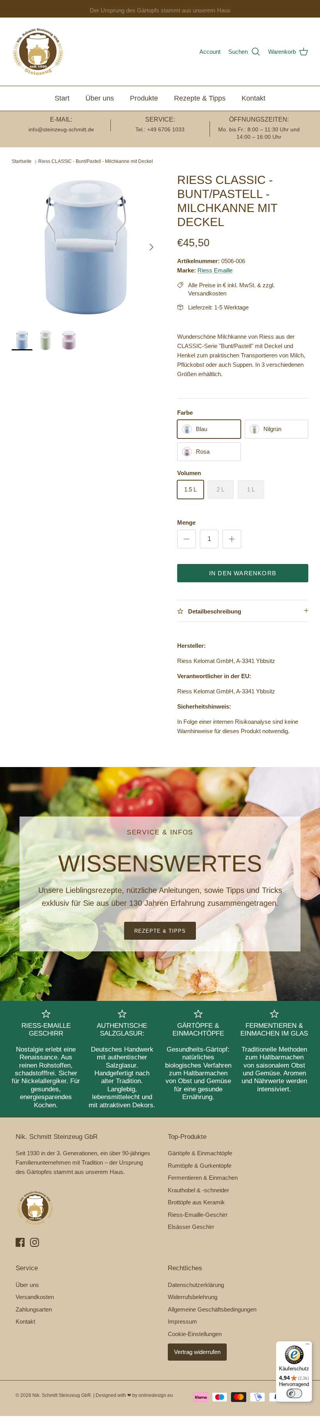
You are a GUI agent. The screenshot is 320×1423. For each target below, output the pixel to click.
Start (62, 98)
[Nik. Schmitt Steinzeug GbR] (38, 51)
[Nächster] (151, 247)
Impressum (182, 1321)
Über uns (99, 98)
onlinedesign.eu (156, 1395)
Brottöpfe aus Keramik (196, 1202)
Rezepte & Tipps (200, 98)
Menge (186, 522)
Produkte (144, 98)
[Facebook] (20, 1242)
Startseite (22, 161)
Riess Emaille (215, 270)
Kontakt (253, 98)
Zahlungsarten (34, 1309)
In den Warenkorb (242, 573)
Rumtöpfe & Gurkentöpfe (199, 1165)
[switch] (294, 1393)
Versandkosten (35, 1297)
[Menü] (307, 1346)
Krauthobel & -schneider (198, 1190)
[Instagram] (34, 1242)
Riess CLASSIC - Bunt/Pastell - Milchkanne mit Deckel (95, 161)
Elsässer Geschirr (191, 1226)
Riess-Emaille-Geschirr (198, 1214)
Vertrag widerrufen (197, 1352)
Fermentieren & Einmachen (203, 1177)
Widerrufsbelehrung (192, 1297)
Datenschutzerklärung (196, 1285)
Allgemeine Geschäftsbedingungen (212, 1309)
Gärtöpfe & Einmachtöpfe (200, 1153)
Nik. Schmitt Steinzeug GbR (61, 1395)
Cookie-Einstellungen (195, 1334)
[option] (86, 247)
